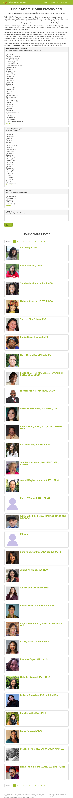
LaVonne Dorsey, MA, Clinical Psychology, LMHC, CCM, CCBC (41, 373)
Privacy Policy (25, 797)
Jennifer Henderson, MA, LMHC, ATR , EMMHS (39, 463)
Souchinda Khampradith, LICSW (36, 283)
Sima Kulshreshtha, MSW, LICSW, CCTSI (41, 551)
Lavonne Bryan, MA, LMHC (34, 659)
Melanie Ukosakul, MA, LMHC (35, 677)
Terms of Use (16, 797)
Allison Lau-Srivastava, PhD (34, 587)
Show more (9, 123)
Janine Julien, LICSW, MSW (34, 569)
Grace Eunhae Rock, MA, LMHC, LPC (39, 408)
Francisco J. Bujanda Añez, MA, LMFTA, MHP (43, 766)
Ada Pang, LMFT (28, 247)
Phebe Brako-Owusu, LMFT (34, 336)
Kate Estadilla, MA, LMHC (33, 712)
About (45, 2)
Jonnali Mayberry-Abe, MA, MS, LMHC (39, 480)
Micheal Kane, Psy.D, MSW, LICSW (37, 390)
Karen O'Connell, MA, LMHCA (35, 498)
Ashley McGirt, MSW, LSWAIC (35, 641)
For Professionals (62, 2)
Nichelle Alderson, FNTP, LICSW (36, 301)
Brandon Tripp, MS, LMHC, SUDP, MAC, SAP (42, 748)
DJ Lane (24, 533)
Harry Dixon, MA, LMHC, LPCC (35, 354)
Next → (43, 241)
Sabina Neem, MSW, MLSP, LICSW (37, 605)
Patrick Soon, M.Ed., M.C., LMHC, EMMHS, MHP (41, 427)
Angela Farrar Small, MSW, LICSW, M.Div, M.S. (41, 624)
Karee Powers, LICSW (31, 730)
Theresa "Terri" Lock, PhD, (33, 319)
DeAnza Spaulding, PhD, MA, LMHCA (39, 695)
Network (52, 2)
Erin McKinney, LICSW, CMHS (35, 444)
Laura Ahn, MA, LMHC (31, 265)
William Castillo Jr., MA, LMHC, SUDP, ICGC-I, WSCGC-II (43, 517)
